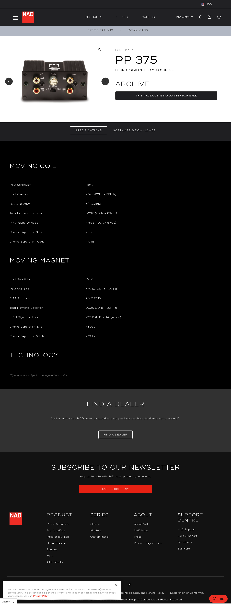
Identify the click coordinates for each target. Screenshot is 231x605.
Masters (95, 530)
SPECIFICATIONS (100, 30)
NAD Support (186, 529)
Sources (52, 549)
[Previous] (9, 81)
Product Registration (147, 543)
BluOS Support (187, 536)
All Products (55, 562)
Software (184, 548)
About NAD (141, 524)
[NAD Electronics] (28, 17)
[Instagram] (129, 585)
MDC (50, 556)
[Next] (105, 81)
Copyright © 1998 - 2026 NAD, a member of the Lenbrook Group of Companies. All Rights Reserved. (115, 599)
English (6, 601)
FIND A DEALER (184, 17)
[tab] (88, 130)
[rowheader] (45, 185)
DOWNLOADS (138, 30)
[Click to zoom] (99, 49)
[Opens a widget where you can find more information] (218, 599)
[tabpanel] (115, 265)
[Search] (200, 17)
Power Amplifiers (57, 524)
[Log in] (208, 17)
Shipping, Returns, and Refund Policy (140, 593)
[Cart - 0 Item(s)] (219, 17)
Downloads (185, 542)
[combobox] (8, 601)
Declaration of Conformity (187, 593)
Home (119, 50)
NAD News (141, 530)
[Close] (115, 585)
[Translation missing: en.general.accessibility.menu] (15, 17)
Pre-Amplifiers (56, 530)
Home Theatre (56, 543)
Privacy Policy (41, 596)
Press (138, 536)
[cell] (153, 185)
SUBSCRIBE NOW (115, 489)
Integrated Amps (58, 536)
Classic (95, 524)
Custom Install (99, 536)
